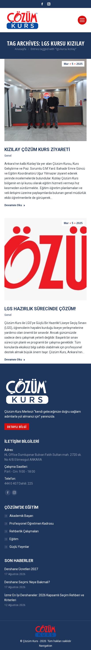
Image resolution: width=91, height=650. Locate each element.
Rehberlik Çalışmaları (24, 531)
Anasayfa (20, 49)
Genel (7, 155)
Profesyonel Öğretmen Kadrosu (31, 523)
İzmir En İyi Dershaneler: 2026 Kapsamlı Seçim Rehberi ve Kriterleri (44, 597)
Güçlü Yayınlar (19, 546)
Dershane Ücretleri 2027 (21, 569)
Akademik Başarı (21, 516)
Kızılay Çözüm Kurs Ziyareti (37, 149)
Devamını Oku (13, 205)
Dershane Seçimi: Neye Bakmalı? (27, 582)
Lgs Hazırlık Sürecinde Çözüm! (40, 308)
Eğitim (13, 539)
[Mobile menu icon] (82, 20)
